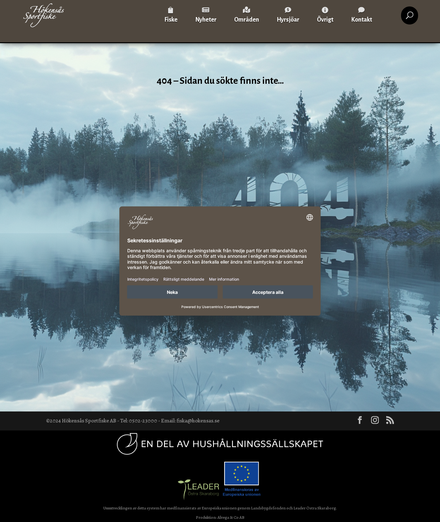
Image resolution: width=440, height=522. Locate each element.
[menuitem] (170, 15)
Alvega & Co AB (230, 517)
